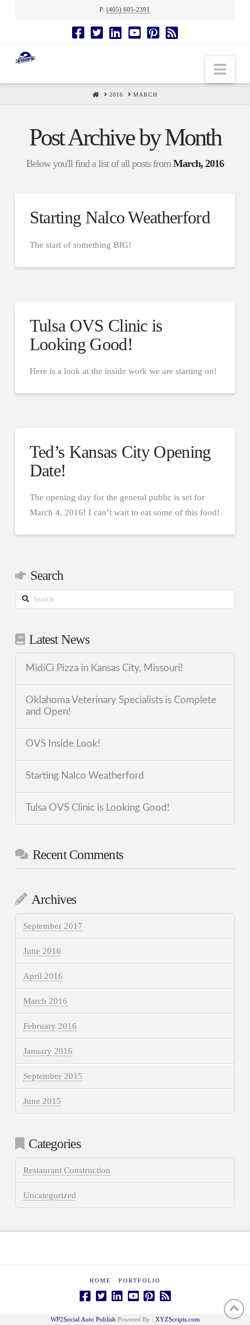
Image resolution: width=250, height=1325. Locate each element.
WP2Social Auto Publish (83, 1319)
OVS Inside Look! (63, 744)
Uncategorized (49, 1195)
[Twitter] (97, 33)
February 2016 (50, 1026)
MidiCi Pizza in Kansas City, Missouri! (104, 668)
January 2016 (48, 1051)
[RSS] (172, 33)
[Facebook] (78, 33)
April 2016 (43, 976)
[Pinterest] (153, 33)
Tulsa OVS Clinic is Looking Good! (96, 335)
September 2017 (53, 926)
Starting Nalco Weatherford (120, 217)
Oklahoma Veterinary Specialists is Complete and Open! (121, 706)
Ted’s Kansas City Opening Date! (120, 461)
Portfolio (139, 1280)
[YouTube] (134, 33)
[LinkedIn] (115, 33)
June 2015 (42, 1101)
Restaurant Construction (66, 1170)
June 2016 (42, 951)
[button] (220, 69)
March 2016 (45, 1001)
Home (100, 1280)
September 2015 (53, 1076)
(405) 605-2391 (128, 9)
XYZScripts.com (177, 1319)
